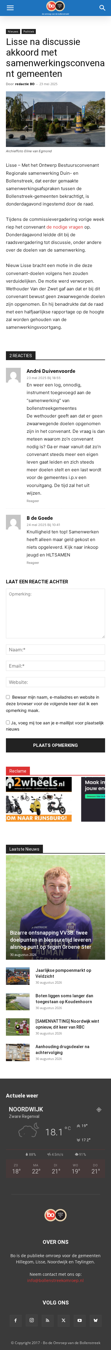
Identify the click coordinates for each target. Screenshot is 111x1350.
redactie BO (25, 84)
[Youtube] (80, 1321)
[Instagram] (32, 1320)
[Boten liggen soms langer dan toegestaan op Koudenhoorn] (18, 1002)
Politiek (28, 31)
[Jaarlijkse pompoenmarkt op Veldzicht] (18, 976)
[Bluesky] (96, 1321)
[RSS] (48, 1321)
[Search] (102, 8)
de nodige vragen (64, 227)
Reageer (33, 501)
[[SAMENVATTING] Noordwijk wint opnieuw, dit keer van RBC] (18, 1027)
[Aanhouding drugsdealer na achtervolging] (18, 1052)
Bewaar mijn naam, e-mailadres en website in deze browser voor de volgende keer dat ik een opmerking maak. (52, 704)
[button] (10, 8)
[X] (64, 1321)
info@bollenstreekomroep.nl (55, 1280)
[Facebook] (16, 1321)
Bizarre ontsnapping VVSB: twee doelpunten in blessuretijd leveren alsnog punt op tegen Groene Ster (50, 940)
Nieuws (13, 31)
